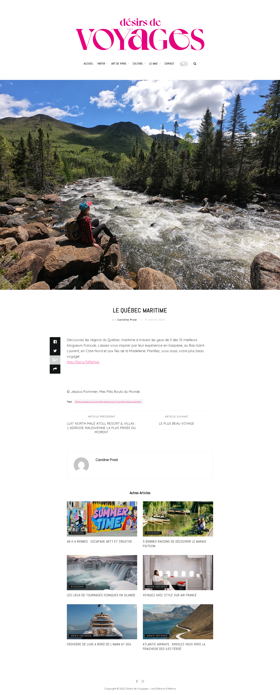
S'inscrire (154, 370)
